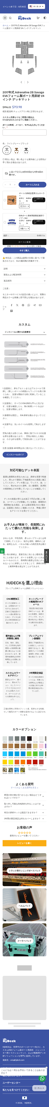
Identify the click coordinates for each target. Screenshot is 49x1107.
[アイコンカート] (38, 17)
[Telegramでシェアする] (34, 305)
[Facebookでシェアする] (11, 305)
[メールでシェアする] (40, 305)
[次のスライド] (27, 82)
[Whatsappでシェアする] (29, 305)
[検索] (10, 17)
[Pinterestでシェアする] (23, 305)
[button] (32, 184)
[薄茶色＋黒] (16, 150)
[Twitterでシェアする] (17, 305)
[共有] (2, 551)
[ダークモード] (44, 17)
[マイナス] (5, 185)
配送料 (10, 111)
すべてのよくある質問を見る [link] (23, 787)
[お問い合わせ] (42, 1078)
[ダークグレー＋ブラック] (26, 150)
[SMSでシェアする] (11, 311)
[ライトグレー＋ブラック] (7, 150)
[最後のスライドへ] (21, 82)
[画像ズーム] (24, 56)
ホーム (5, 25)
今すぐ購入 (24, 250)
